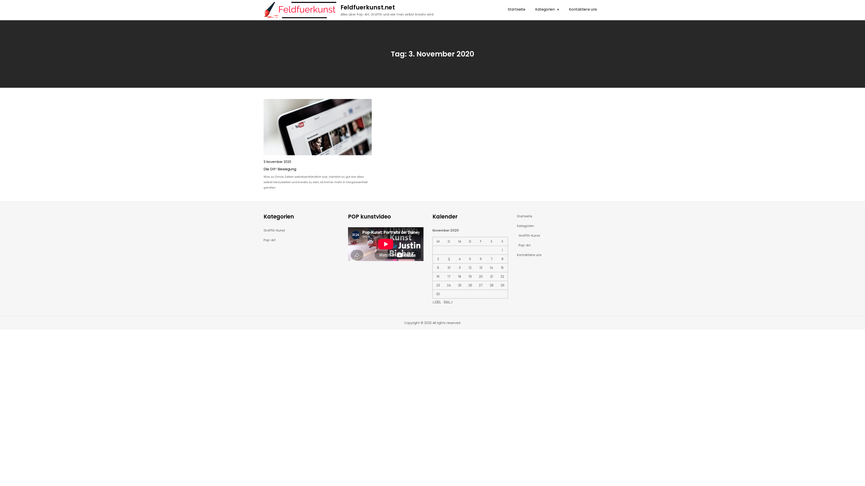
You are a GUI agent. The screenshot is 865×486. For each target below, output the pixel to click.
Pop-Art (270, 240)
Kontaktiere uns (583, 9)
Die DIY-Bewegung (280, 169)
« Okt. (436, 301)
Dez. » (448, 301)
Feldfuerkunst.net (368, 7)
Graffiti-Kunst (274, 230)
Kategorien (545, 9)
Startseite (516, 9)
